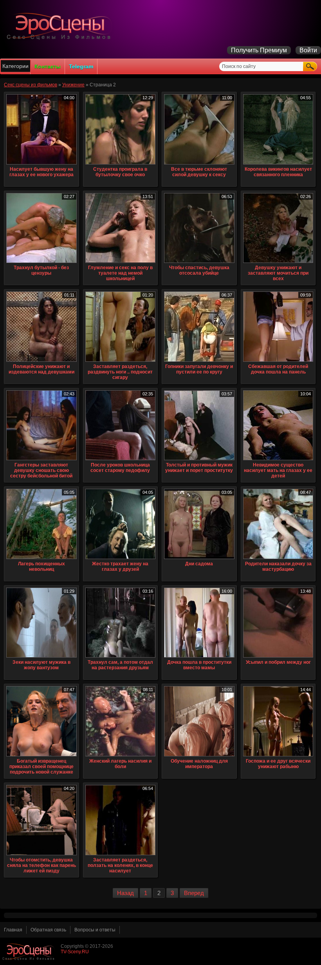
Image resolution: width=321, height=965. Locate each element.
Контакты (47, 66)
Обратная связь (48, 930)
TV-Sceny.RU (75, 951)
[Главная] (60, 39)
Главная (13, 930)
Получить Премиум (259, 50)
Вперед (194, 893)
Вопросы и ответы (94, 930)
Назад (125, 893)
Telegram (81, 66)
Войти (308, 50)
